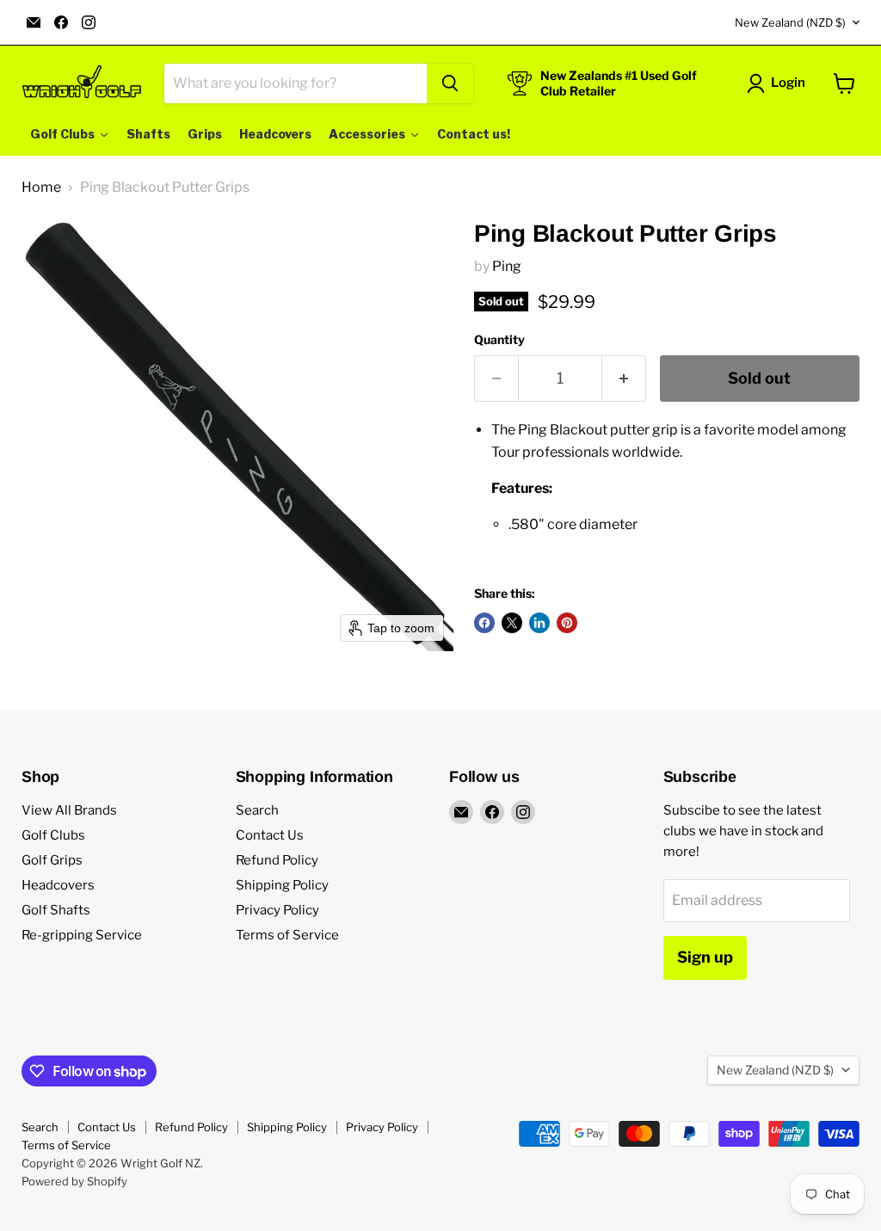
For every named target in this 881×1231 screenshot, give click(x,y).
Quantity (499, 340)
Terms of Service (287, 935)
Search (257, 810)
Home (41, 187)
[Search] (450, 83)
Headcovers (58, 885)
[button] (779, 83)
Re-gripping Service (82, 935)
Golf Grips (52, 860)
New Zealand (790, 22)
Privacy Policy (277, 910)
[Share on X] (512, 622)
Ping (506, 266)
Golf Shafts (56, 910)
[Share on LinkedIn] (539, 622)
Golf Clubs (53, 835)
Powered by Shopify (74, 1181)
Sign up (705, 957)
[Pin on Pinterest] (567, 622)
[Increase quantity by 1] (624, 379)
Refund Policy (277, 860)
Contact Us (270, 835)
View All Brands (69, 810)
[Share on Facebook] (484, 622)
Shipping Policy (282, 885)
